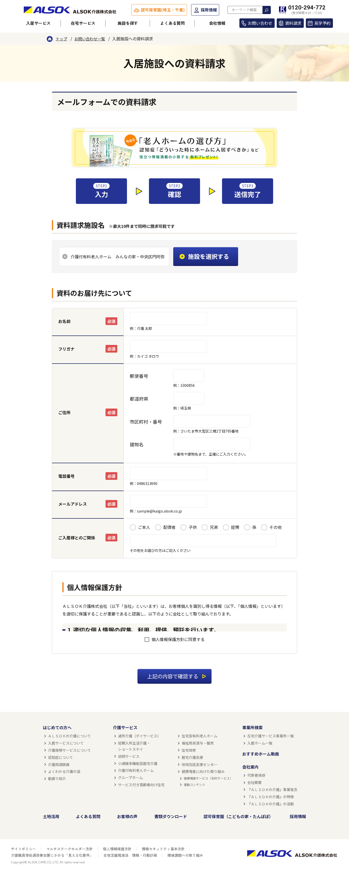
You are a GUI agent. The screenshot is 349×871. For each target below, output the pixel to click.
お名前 (64, 321)
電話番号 (66, 476)
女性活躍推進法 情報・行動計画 (130, 855)
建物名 (137, 444)
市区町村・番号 (146, 421)
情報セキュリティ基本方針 (163, 848)
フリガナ (66, 349)
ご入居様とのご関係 (76, 538)
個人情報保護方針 (117, 848)
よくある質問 (172, 23)
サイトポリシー (23, 848)
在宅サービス (83, 23)
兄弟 (214, 527)
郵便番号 (139, 376)
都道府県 (139, 398)
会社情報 (217, 23)
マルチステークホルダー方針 (69, 848)
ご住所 (64, 412)
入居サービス (38, 23)
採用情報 (209, 10)
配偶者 (169, 527)
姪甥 (235, 527)
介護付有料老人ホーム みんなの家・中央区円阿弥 (118, 256)
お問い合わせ (260, 23)
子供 (193, 527)
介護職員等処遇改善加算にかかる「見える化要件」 (52, 855)
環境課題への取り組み (185, 855)
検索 (267, 10)
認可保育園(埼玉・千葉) (163, 10)
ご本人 (144, 527)
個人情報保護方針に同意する (178, 639)
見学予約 (322, 23)
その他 (275, 527)
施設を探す (128, 23)
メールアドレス (72, 504)
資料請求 (293, 23)
